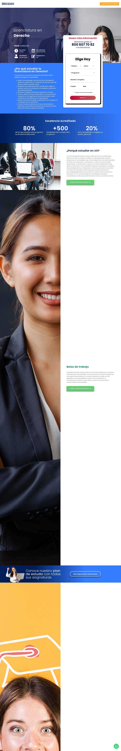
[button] (85, 574)
